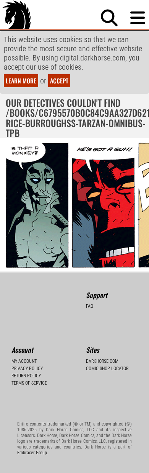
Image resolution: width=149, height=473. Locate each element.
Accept (59, 80)
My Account (24, 361)
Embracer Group (32, 452)
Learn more (21, 80)
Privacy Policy (27, 368)
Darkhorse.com (102, 361)
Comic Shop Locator (107, 368)
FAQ (89, 306)
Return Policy (26, 375)
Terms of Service (29, 383)
